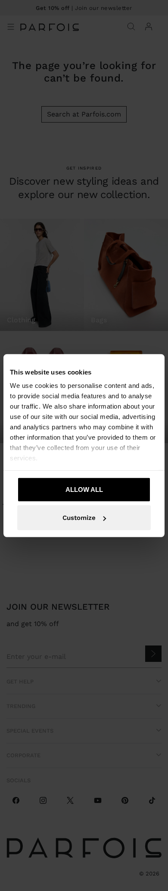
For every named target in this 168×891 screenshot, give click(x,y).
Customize (79, 518)
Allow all (84, 489)
